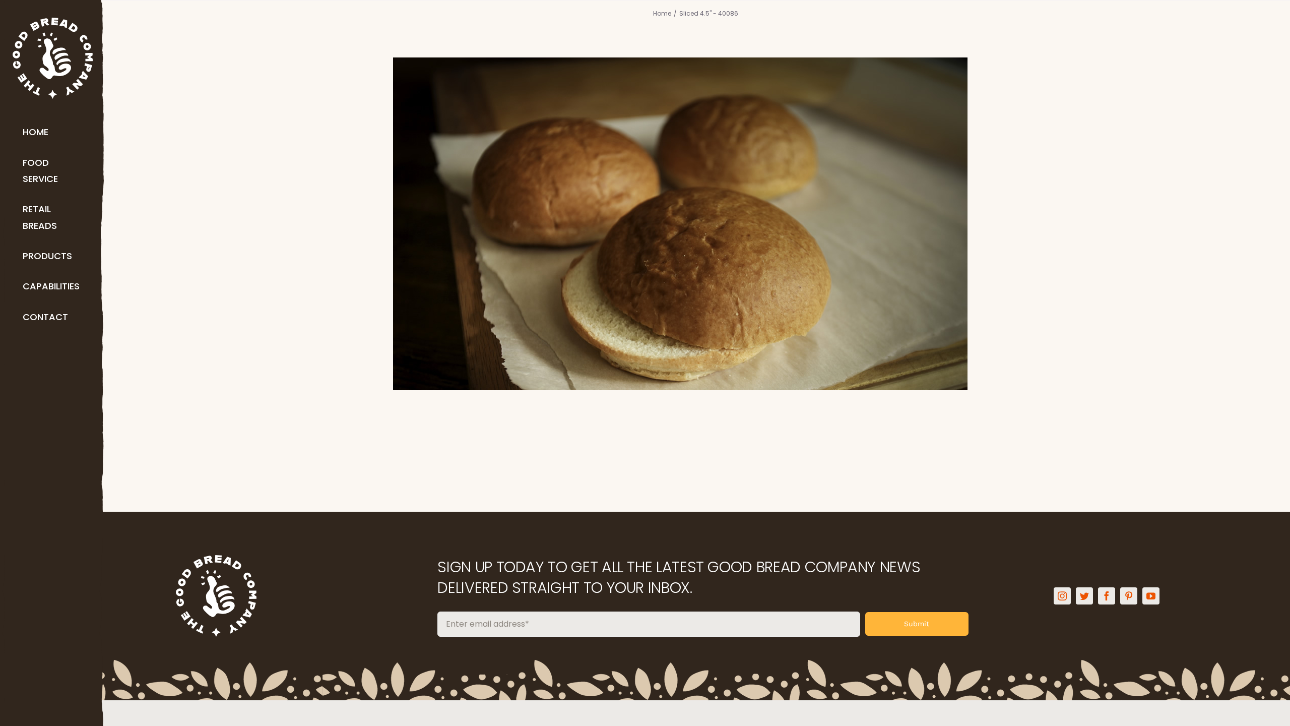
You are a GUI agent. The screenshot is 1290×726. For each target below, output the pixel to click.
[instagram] (1062, 595)
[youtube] (1150, 595)
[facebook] (1106, 595)
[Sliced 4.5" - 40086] (695, 223)
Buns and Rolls (695, 247)
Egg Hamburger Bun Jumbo (695, 206)
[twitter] (1084, 595)
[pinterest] (1128, 595)
